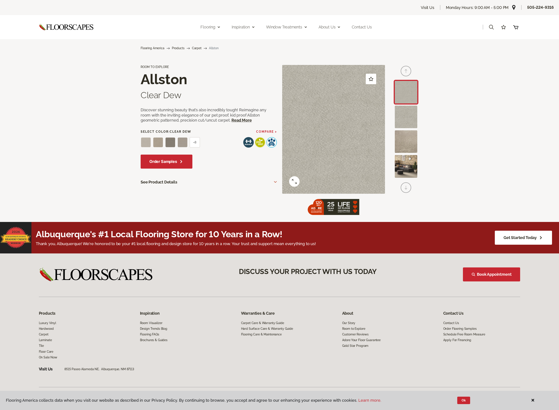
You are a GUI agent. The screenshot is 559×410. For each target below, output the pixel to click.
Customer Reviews (355, 334)
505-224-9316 (540, 7)
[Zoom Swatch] (294, 181)
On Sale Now (48, 357)
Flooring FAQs (149, 334)
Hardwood (46, 328)
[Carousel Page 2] (406, 117)
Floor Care (46, 351)
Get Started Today (520, 237)
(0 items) (515, 27)
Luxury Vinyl (47, 323)
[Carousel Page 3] (406, 141)
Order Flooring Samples (460, 328)
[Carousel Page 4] (406, 166)
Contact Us (362, 27)
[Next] (406, 187)
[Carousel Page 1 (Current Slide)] (406, 92)
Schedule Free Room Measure (464, 334)
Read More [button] (241, 120)
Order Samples (163, 161)
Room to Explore (353, 328)
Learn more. (369, 400)
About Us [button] (327, 27)
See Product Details (159, 182)
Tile (41, 345)
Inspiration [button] (241, 27)
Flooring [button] (207, 27)
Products (178, 48)
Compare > (266, 131)
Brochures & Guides (153, 340)
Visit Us (427, 7)
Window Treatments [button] (284, 27)
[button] (491, 27)
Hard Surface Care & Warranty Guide (267, 328)
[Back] (406, 71)
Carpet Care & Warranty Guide (262, 323)
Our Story (348, 323)
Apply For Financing (457, 340)
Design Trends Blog (153, 328)
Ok (464, 400)
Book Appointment (494, 274)
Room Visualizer (151, 323)
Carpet (197, 48)
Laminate (45, 340)
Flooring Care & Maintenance (261, 334)
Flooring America (152, 48)
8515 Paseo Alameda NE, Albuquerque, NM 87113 (99, 369)
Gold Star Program (355, 345)
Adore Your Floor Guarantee (361, 340)
